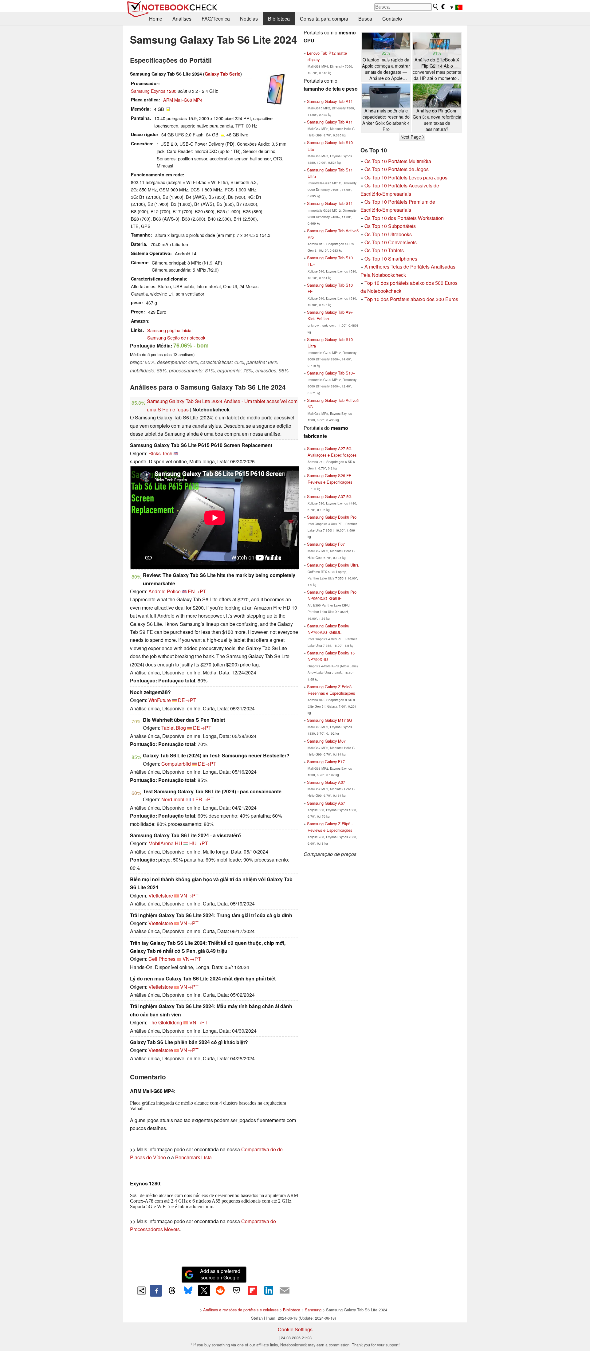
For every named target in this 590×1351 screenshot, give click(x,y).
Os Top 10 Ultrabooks (388, 234)
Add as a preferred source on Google (220, 1274)
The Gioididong (165, 1022)
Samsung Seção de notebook (176, 337)
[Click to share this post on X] (204, 1290)
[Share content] (141, 1290)
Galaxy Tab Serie (222, 74)
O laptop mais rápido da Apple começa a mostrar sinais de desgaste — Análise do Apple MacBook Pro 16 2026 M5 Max (386, 69)
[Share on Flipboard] (252, 1290)
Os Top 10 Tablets (384, 250)
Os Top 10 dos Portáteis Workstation (404, 218)
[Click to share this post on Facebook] (156, 1291)
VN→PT (189, 895)
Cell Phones (161, 958)
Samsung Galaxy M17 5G (329, 720)
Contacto (392, 18)
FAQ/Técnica (216, 18)
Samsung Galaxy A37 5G (329, 496)
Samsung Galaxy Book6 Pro (331, 517)
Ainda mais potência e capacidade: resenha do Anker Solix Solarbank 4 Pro (386, 120)
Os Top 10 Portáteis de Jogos (396, 169)
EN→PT (197, 591)
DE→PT (187, 700)
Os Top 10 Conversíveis (390, 242)
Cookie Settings (295, 1329)
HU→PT (198, 843)
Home (155, 18)
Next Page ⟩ (412, 137)
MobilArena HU (165, 843)
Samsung (313, 1310)
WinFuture (159, 700)
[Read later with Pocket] (236, 1290)
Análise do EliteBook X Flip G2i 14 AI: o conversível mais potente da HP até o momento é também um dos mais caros (437, 69)
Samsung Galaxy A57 (326, 803)
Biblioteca (279, 18)
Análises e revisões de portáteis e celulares (240, 1310)
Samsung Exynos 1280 (153, 91)
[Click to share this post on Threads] (172, 1291)
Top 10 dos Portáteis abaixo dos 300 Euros (411, 299)
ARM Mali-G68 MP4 (183, 99)
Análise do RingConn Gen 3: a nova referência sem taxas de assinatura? (437, 120)
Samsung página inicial (169, 330)
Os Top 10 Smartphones (390, 258)
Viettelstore (160, 895)
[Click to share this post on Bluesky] (188, 1291)
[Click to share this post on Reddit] (220, 1290)
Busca (365, 18)
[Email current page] (284, 1291)
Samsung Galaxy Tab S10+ (331, 373)
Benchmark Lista (193, 1157)
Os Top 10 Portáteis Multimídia (397, 161)
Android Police (164, 591)
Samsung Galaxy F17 (326, 761)
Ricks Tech (160, 453)
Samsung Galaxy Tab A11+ (331, 101)
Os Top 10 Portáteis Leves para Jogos (405, 177)
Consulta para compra (324, 18)
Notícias (249, 18)
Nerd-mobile (174, 799)
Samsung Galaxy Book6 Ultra (333, 565)
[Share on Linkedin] (268, 1290)
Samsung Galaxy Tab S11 (330, 203)
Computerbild (176, 763)
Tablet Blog (173, 727)
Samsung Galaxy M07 (326, 741)
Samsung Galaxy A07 (326, 782)
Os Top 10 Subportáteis (390, 226)
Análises (181, 18)
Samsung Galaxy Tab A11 (330, 122)
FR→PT (204, 799)
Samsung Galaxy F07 (326, 544)
